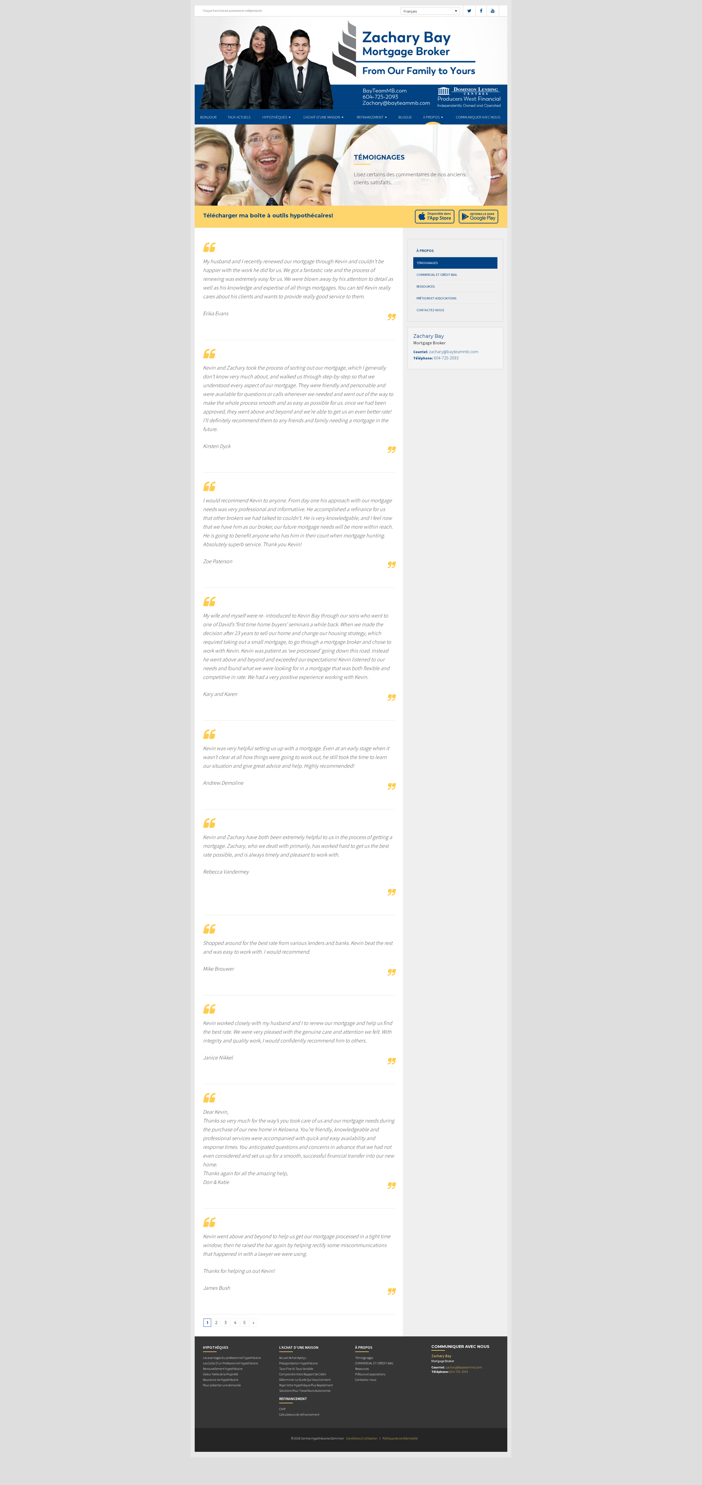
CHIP (282, 1409)
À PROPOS (431, 117)
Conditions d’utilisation (361, 1438)
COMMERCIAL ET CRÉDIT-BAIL (437, 275)
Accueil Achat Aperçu (292, 1358)
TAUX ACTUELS (239, 117)
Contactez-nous (430, 310)
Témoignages (427, 263)
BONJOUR (208, 117)
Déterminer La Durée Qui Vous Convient (305, 1380)
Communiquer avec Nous (478, 117)
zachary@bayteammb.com (453, 351)
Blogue (405, 117)
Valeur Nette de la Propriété (220, 1374)
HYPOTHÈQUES (275, 117)
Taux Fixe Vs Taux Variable (296, 1369)
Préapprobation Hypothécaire (298, 1363)
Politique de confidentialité (400, 1438)
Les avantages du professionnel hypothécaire (232, 1358)
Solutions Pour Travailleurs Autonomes (304, 1390)
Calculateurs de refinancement (299, 1414)
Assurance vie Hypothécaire (220, 1380)
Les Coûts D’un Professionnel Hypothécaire (230, 1363)
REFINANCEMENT (370, 117)
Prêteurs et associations (436, 298)
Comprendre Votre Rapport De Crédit (302, 1374)
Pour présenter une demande (222, 1385)
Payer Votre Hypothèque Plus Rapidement (306, 1385)
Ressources (426, 286)
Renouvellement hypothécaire (222, 1369)
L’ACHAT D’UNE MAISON (322, 117)
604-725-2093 (446, 358)
